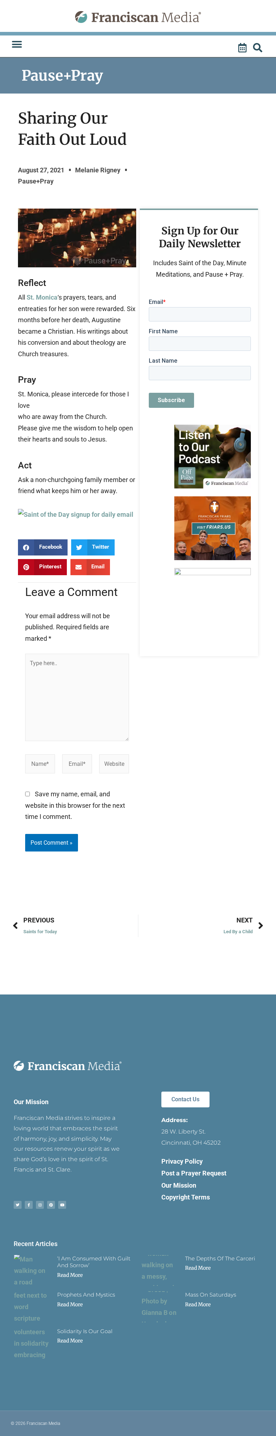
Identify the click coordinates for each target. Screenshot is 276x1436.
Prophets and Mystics (86, 1294)
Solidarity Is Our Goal (84, 1331)
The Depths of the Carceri (220, 1258)
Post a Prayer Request (193, 1173)
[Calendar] (243, 48)
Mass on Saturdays (210, 1294)
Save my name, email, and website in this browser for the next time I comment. (75, 805)
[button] (17, 44)
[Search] (259, 48)
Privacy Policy (182, 1161)
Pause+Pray (62, 76)
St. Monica (42, 297)
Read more (70, 1275)
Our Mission (31, 1102)
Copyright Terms (185, 1197)
